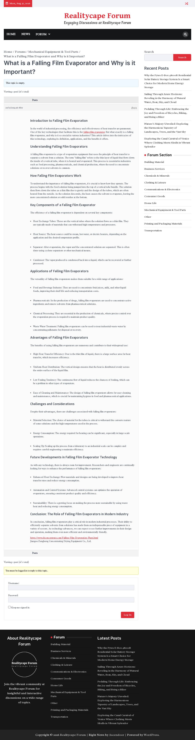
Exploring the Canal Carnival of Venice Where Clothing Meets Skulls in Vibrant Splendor (167, 142)
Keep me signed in (20, 607)
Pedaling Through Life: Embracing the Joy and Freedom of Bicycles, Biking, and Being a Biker (166, 113)
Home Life (150, 203)
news (25, 34)
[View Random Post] (186, 3)
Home (11, 34)
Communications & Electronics (162, 189)
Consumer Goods (154, 196)
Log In (127, 614)
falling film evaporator (94, 132)
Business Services (154, 168)
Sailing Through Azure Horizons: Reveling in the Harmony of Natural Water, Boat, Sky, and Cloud (164, 98)
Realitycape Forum (97, 15)
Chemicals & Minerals (156, 175)
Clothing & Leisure (155, 182)
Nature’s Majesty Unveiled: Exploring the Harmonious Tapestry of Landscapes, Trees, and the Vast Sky (166, 127)
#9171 (134, 107)
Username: (13, 583)
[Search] (185, 34)
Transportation (153, 230)
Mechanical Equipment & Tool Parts (165, 210)
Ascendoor (116, 735)
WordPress (151, 735)
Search (149, 52)
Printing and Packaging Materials (163, 223)
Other (147, 216)
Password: (13, 595)
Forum (41, 34)
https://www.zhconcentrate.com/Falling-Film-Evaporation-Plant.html (64, 537)
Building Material (154, 162)
